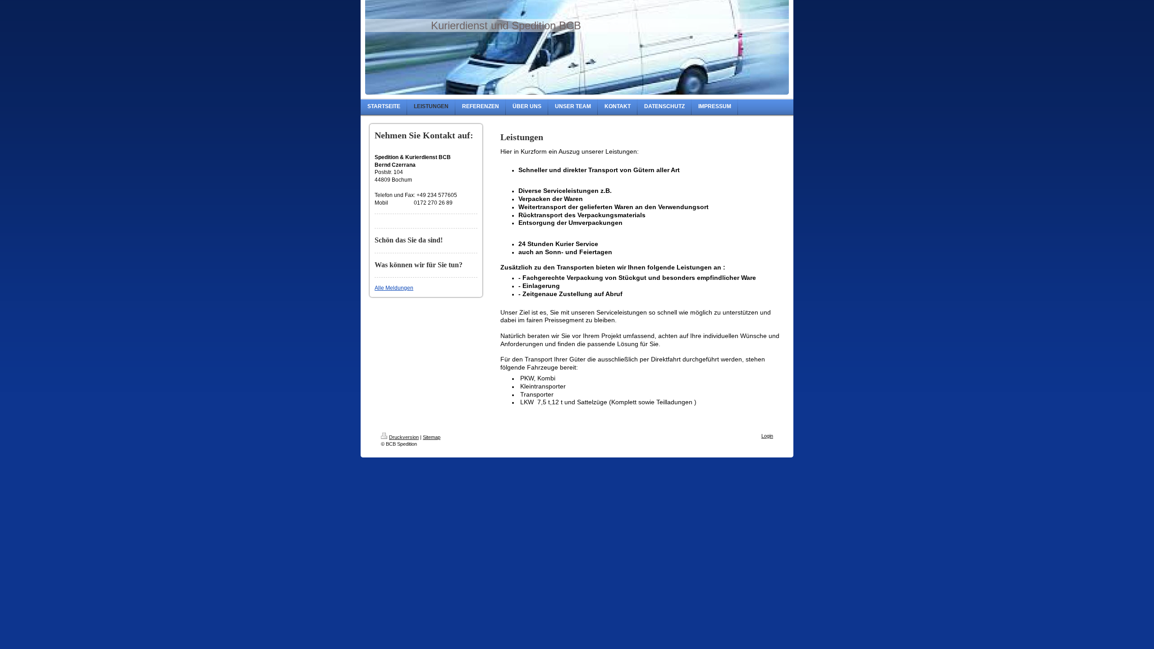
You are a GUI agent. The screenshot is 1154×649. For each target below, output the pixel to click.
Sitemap (431, 437)
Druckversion (404, 437)
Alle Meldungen (394, 288)
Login (767, 436)
